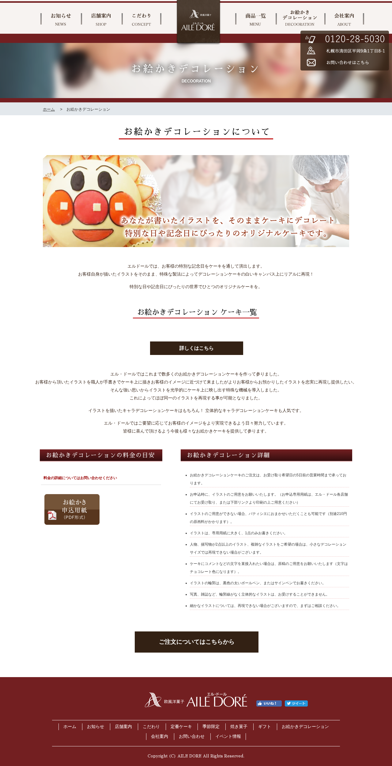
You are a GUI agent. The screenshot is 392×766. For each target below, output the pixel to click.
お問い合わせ (192, 736)
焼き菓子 (238, 726)
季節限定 (211, 726)
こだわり (151, 726)
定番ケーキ (181, 726)
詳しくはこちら (196, 348)
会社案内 (159, 736)
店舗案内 (123, 726)
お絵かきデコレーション (305, 726)
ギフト (264, 726)
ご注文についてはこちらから (197, 641)
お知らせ (95, 726)
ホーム (49, 109)
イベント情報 (228, 736)
